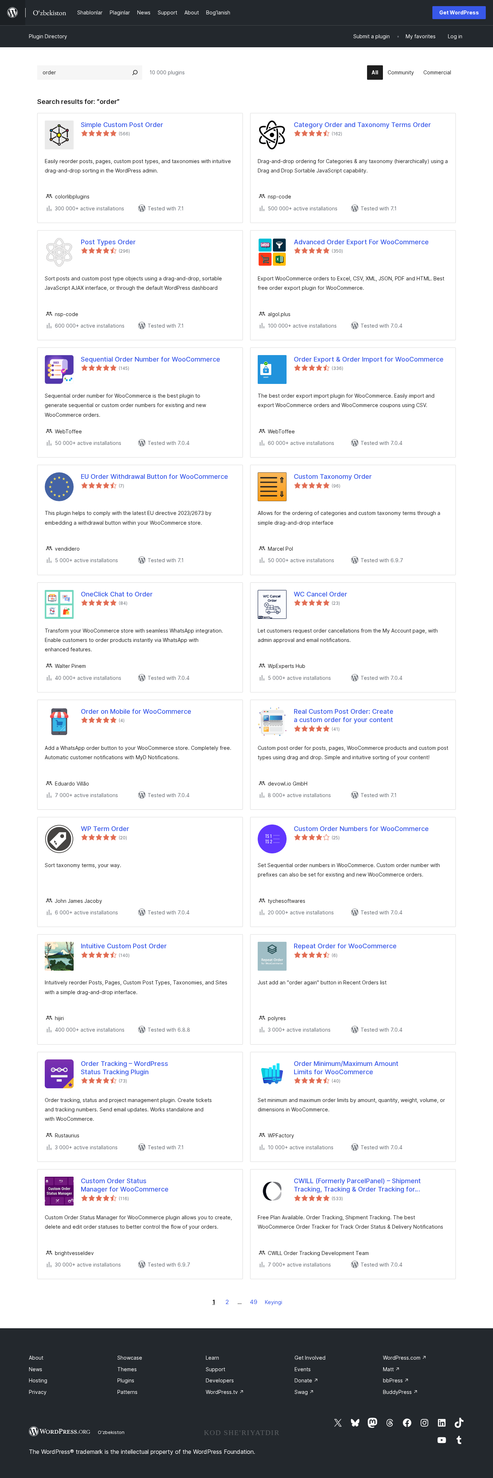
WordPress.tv (225, 1392)
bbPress (396, 1380)
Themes (127, 1369)
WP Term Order (105, 828)
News (35, 1369)
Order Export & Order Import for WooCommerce (369, 359)
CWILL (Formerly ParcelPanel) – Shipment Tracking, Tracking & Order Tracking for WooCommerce (357, 1185)
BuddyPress (400, 1392)
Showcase (129, 1358)
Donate (306, 1380)
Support (215, 1369)
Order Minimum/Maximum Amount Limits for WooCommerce (346, 1068)
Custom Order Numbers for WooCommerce (361, 828)
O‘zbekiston (111, 1432)
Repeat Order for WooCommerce (345, 946)
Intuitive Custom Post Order (124, 946)
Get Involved (310, 1358)
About (36, 1358)
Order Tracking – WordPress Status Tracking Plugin (124, 1068)
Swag (304, 1392)
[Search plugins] (135, 72)
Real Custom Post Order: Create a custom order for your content (343, 715)
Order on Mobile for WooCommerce (136, 711)
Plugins (125, 1380)
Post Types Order (108, 242)
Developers (220, 1380)
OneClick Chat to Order (117, 594)
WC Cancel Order (320, 594)
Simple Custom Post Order (122, 124)
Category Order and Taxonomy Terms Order (362, 124)
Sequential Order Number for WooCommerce (150, 359)
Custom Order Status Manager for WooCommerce (125, 1185)
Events (303, 1369)
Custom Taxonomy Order (333, 476)
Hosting (38, 1380)
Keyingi (273, 1302)
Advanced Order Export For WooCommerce (361, 242)
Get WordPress (459, 12)
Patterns (127, 1392)
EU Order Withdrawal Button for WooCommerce (154, 476)
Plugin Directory (48, 36)
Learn (212, 1358)
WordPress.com (405, 1358)
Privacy (38, 1392)
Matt (391, 1369)
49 (253, 1302)
